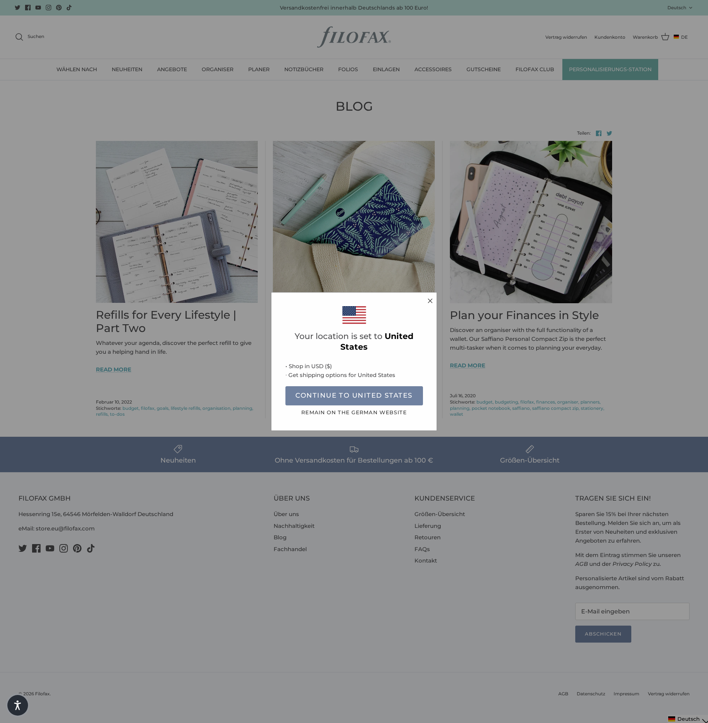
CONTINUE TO (353, 395)
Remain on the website (353, 412)
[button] (18, 705)
